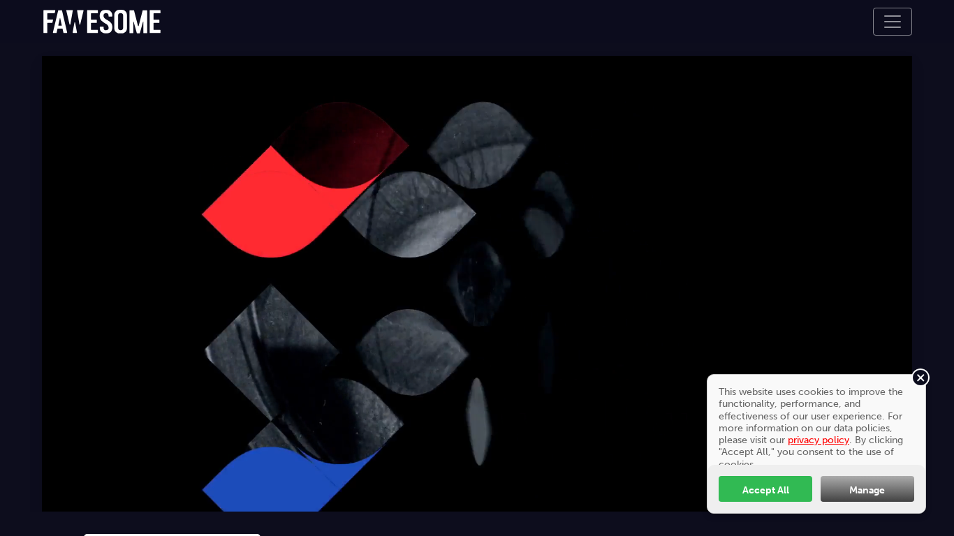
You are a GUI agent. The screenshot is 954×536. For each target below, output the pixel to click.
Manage (867, 490)
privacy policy (818, 439)
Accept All (765, 490)
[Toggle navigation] (892, 22)
